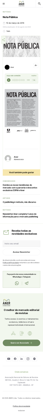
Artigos (6, 198)
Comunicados (9, 181)
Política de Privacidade (11, 262)
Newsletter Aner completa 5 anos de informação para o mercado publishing (20, 215)
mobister (21, 411)
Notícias (7, 12)
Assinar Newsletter (21, 252)
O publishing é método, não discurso (19, 202)
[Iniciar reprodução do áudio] (8, 80)
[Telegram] (26, 283)
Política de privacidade (21, 406)
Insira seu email (12, 243)
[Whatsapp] (17, 283)
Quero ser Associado (20, 343)
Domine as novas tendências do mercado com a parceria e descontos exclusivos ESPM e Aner (20, 188)
